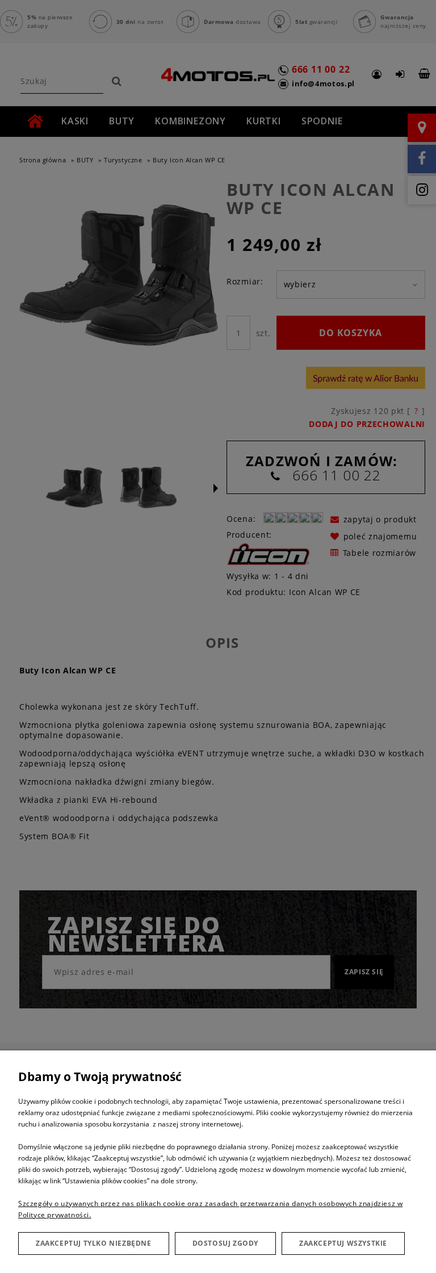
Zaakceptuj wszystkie (343, 1243)
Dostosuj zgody (225, 1243)
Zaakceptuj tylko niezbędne (94, 1243)
